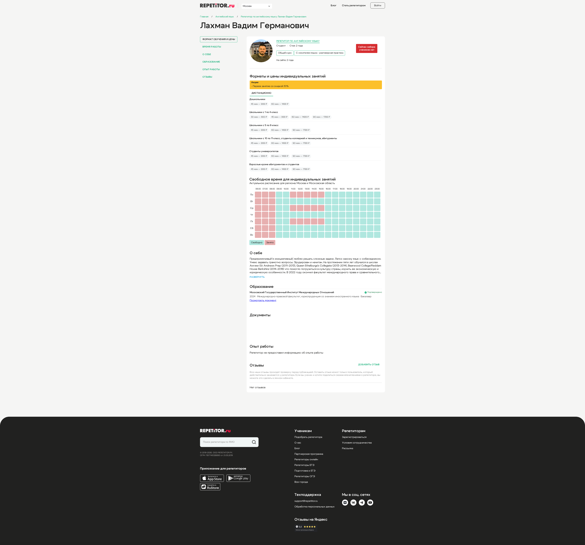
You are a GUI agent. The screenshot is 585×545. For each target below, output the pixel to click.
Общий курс (285, 53)
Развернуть (257, 277)
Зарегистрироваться (354, 437)
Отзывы (207, 77)
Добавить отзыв (368, 364)
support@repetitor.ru (305, 501)
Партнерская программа (308, 454)
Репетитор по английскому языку (298, 41)
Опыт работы (211, 69)
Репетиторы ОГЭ (304, 476)
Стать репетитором (353, 5)
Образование (211, 62)
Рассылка (347, 448)
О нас (297, 443)
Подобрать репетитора (308, 437)
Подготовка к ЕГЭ (304, 471)
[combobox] (254, 6)
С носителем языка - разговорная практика (319, 53)
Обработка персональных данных (314, 506)
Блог (333, 5)
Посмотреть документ (263, 300)
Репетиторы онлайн (306, 459)
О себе (206, 54)
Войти (377, 5)
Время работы (211, 47)
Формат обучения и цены (218, 39)
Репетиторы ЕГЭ (304, 465)
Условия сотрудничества (357, 443)
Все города (301, 482)
